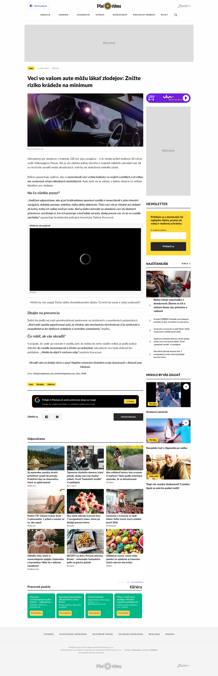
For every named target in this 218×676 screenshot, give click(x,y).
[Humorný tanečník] (168, 394)
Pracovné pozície (38, 586)
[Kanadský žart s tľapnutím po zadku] (168, 430)
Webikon (153, 650)
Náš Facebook (40, 6)
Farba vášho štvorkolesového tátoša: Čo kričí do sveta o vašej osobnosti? (97, 302)
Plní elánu (40, 384)
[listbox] (181, 264)
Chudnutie (83, 15)
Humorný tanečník (157, 412)
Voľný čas (50, 384)
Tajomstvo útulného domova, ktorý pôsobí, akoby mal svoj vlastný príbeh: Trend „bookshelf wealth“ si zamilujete (172, 342)
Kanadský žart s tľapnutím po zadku (166, 448)
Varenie (64, 15)
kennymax (137, 650)
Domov (170, 634)
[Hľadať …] (176, 15)
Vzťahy (100, 15)
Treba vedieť (153, 476)
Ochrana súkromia (130, 634)
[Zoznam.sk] (184, 6)
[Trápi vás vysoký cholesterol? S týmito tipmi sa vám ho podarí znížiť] (168, 467)
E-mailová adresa (158, 230)
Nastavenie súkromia (73, 634)
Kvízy (164, 15)
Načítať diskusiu (128, 417)
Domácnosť (120, 15)
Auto (31, 68)
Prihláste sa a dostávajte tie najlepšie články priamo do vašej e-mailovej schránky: (167, 220)
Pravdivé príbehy (144, 15)
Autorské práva (102, 634)
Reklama (154, 634)
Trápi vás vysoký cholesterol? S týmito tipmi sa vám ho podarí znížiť (168, 486)
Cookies (49, 634)
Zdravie (45, 15)
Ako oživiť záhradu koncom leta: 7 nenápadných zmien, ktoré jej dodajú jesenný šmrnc (169, 354)
